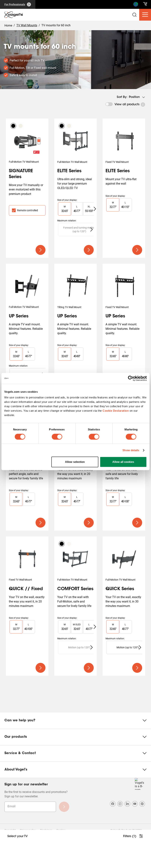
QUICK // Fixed (26, 589)
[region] (75, 208)
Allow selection (75, 461)
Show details (130, 450)
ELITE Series (69, 171)
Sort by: (122, 97)
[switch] (57, 437)
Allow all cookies (123, 461)
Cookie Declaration (116, 410)
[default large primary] (40, 250)
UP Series (19, 316)
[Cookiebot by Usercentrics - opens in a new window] (131, 378)
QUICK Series (120, 589)
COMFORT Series (75, 589)
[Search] (135, 5)
